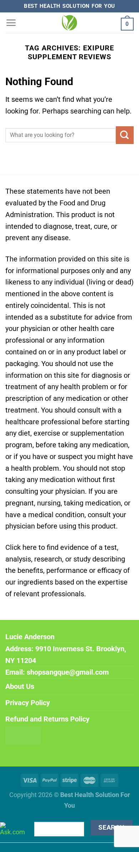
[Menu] (10, 22)
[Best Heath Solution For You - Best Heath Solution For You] (69, 22)
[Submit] (125, 135)
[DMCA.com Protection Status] (23, 735)
